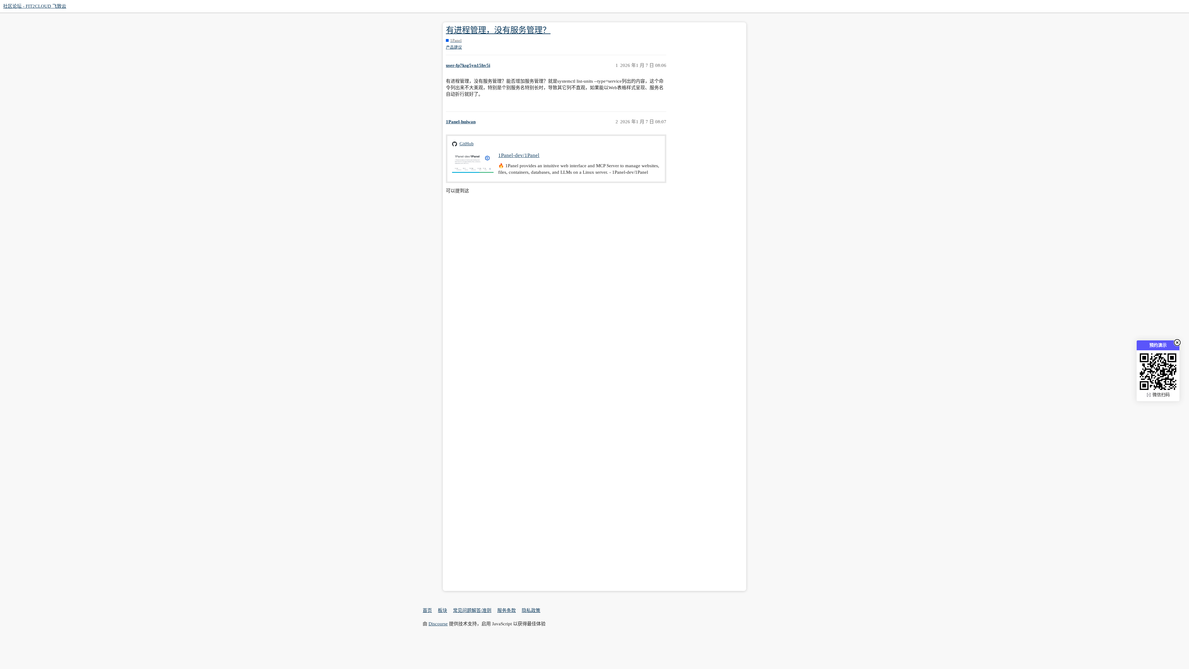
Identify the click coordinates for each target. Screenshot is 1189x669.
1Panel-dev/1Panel (518, 155)
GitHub (466, 143)
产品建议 (454, 47)
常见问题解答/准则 (472, 610)
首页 (427, 610)
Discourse (438, 623)
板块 (442, 610)
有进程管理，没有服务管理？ (498, 30)
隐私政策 (531, 610)
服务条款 (506, 610)
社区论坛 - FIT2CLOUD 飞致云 (34, 6)
